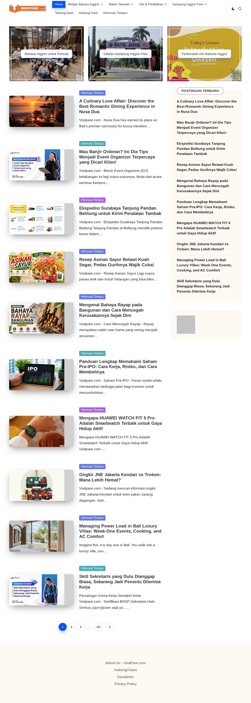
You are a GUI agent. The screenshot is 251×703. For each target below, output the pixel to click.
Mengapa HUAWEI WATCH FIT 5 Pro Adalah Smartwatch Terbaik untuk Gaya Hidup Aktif (120, 423)
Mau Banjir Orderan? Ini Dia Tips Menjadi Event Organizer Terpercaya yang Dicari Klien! (117, 157)
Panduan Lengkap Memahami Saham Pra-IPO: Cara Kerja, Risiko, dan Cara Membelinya (118, 367)
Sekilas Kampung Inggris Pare (125, 54)
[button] (109, 627)
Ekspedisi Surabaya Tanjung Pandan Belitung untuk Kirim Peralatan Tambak (120, 211)
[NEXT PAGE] (109, 627)
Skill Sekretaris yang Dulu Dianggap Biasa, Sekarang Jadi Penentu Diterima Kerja (120, 581)
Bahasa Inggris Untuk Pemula (46, 54)
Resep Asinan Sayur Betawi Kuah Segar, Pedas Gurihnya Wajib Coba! (116, 262)
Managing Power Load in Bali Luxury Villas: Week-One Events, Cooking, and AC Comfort (120, 531)
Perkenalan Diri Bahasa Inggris (204, 54)
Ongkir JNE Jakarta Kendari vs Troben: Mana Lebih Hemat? (120, 477)
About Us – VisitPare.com (125, 663)
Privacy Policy (125, 684)
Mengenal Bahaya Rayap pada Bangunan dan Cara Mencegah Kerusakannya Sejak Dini (111, 310)
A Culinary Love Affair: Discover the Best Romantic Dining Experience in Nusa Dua (117, 106)
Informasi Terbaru (92, 92)
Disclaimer (125, 677)
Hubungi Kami (125, 670)
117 (98, 626)
